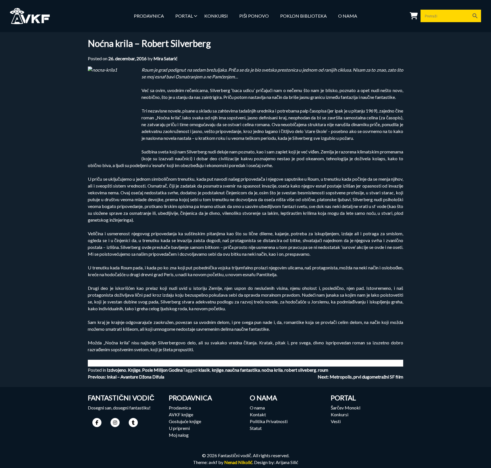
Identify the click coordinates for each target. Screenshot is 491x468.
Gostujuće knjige (185, 421)
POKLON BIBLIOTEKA (303, 15)
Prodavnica (180, 407)
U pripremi (179, 428)
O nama (347, 15)
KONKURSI (216, 15)
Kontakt (258, 414)
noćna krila (272, 370)
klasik (204, 370)
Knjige (134, 370)
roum (323, 370)
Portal (184, 15)
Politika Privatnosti (269, 421)
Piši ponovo (254, 15)
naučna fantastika (242, 370)
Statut (256, 428)
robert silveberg (300, 370)
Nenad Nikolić (238, 462)
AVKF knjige (181, 414)
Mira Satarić (165, 58)
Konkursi (339, 414)
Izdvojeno (116, 370)
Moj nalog (179, 435)
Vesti (336, 421)
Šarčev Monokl (345, 407)
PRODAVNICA (149, 15)
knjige (218, 370)
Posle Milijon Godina (162, 370)
